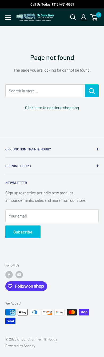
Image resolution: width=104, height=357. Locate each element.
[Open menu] (8, 17)
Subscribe (23, 231)
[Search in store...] (92, 90)
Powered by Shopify (20, 346)
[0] (94, 17)
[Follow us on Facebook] (9, 274)
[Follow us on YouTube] (19, 274)
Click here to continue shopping (52, 107)
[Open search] (73, 17)
